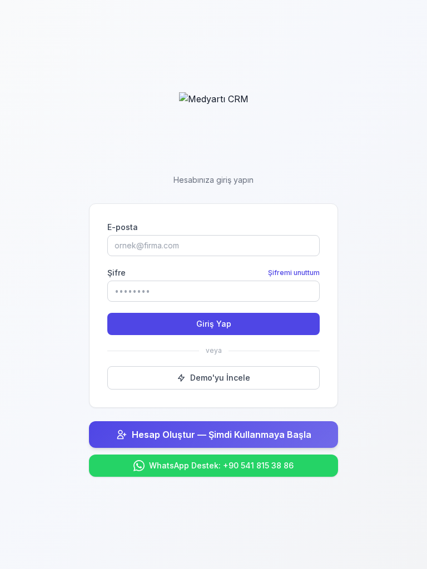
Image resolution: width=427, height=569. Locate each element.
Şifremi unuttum (294, 272)
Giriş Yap (213, 323)
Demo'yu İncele (220, 377)
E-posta (122, 227)
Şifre (116, 272)
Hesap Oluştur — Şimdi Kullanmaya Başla (221, 434)
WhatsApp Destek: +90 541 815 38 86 (221, 465)
